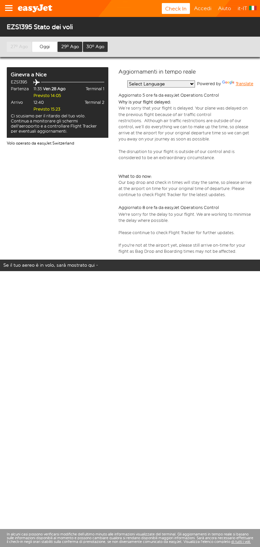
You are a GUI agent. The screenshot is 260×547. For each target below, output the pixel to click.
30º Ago (95, 47)
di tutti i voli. (241, 542)
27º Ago (19, 47)
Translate (244, 83)
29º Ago (70, 47)
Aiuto (224, 8)
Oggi (45, 47)
